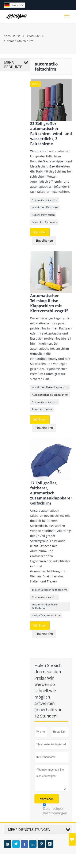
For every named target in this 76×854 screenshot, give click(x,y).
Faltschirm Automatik (44, 222)
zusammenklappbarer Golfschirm (45, 606)
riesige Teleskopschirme (46, 615)
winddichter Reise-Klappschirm (50, 387)
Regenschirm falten (43, 215)
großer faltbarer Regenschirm (49, 590)
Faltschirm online (42, 409)
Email (39, 231)
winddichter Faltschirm (45, 207)
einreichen (47, 798)
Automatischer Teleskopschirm (50, 394)
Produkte (33, 36)
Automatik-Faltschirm (44, 200)
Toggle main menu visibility (67, 15)
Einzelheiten (44, 240)
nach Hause (12, 36)
